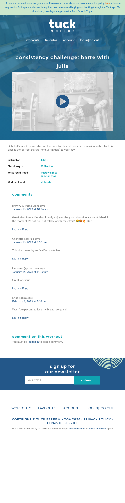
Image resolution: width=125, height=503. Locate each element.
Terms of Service (62, 423)
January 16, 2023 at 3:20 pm (29, 242)
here (107, 3)
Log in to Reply (20, 229)
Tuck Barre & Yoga (53, 419)
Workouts (32, 40)
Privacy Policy (97, 419)
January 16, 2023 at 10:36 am (30, 209)
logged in (33, 342)
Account (69, 40)
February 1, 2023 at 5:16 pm (29, 301)
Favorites (51, 40)
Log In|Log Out (89, 40)
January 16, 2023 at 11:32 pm (30, 272)
